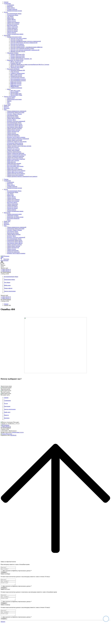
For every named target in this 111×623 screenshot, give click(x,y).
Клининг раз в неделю (13, 149)
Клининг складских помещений (16, 121)
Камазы (9, 101)
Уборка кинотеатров (12, 134)
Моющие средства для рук (17, 51)
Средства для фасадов (16, 39)
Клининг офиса (11, 119)
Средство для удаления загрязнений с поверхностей (24, 50)
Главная (6, 2)
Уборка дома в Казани (13, 150)
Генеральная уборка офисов (15, 125)
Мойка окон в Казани (13, 160)
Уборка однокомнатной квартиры (16, 154)
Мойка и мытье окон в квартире (16, 159)
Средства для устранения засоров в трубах (22, 48)
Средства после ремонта (17, 44)
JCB (8, 102)
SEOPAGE (13, 435)
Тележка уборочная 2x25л (17, 55)
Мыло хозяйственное (16, 74)
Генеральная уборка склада (14, 124)
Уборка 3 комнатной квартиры (15, 153)
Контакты (6, 108)
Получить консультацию (5, 259)
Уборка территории (12, 26)
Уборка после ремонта (13, 22)
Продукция (7, 212)
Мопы (9, 220)
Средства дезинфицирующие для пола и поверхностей (25, 41)
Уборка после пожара (13, 23)
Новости (6, 106)
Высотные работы (12, 25)
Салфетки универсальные (17, 73)
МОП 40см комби (15, 90)
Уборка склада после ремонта (15, 175)
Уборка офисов (11, 19)
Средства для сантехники (17, 45)
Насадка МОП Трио (15, 93)
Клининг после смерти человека (16, 137)
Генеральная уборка (12, 15)
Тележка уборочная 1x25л (17, 54)
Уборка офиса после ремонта (15, 172)
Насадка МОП (14, 92)
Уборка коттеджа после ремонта (16, 173)
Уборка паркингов (12, 28)
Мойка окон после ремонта (14, 169)
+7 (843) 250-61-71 (6, 269)
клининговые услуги (18, 432)
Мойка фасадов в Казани (14, 163)
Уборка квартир (11, 32)
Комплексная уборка (13, 117)
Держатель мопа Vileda (16, 67)
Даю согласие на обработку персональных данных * (17, 570)
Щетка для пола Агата (16, 61)
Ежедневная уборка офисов (14, 127)
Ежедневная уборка (12, 115)
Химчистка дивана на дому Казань (16, 141)
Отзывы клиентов (12, 9)
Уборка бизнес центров (13, 130)
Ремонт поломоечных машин (15, 34)
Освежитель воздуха (16, 76)
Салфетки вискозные (16, 87)
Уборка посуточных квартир (15, 157)
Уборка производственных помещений (18, 138)
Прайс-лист (7, 105)
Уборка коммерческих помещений (16, 111)
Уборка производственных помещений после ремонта (22, 176)
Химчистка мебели (12, 29)
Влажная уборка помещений (15, 144)
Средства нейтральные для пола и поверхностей (23, 42)
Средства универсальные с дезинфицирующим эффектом (26, 47)
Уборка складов (11, 21)
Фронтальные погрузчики (14, 99)
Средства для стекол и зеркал (18, 38)
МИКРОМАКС (14, 86)
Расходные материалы (13, 218)
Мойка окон (10, 18)
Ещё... (5, 225)
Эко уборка (10, 16)
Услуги (6, 189)
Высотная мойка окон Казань (15, 166)
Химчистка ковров (12, 31)
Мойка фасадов (11, 162)
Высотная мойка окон (13, 165)
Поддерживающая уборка (14, 13)
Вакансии (10, 6)
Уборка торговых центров (14, 128)
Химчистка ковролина (13, 135)
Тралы (9, 103)
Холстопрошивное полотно (18, 79)
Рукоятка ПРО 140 (15, 63)
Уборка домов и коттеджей (14, 140)
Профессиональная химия (14, 214)
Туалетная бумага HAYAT (17, 77)
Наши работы (11, 7)
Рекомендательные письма (14, 10)
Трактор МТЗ (11, 98)
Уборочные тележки (12, 215)
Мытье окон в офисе (12, 167)
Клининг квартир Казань (14, 151)
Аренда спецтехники (10, 291)
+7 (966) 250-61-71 (6, 271)
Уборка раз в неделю (13, 147)
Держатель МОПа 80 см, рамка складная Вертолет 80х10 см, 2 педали (29, 64)
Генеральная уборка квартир (15, 143)
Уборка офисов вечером (13, 118)
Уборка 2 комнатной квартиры (15, 156)
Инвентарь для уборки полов (15, 217)
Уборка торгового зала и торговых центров (19, 146)
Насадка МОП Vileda (16, 95)
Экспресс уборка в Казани (14, 114)
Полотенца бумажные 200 (17, 70)
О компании (10, 5)
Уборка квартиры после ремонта (16, 170)
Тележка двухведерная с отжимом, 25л (21, 58)
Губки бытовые (14, 71)
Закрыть (3, 621)
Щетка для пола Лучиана (17, 66)
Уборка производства (13, 131)
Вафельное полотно (15, 82)
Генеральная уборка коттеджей (15, 112)
